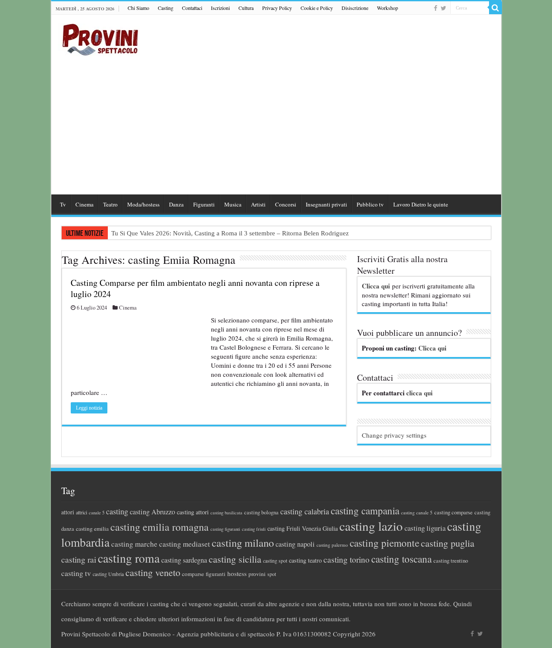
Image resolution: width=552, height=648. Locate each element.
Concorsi (285, 204)
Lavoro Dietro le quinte (420, 204)
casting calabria (304, 511)
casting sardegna (184, 560)
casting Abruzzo (152, 512)
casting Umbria (108, 574)
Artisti (258, 204)
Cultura (246, 7)
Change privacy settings (394, 435)
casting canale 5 (417, 512)
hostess (237, 573)
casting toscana (401, 558)
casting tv (76, 573)
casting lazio (371, 525)
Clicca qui (376, 286)
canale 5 (96, 513)
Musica (233, 204)
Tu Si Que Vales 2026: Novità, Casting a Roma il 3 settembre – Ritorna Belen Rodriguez (230, 233)
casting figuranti (225, 529)
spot (271, 573)
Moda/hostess (143, 204)
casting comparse (453, 512)
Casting (165, 7)
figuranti (216, 574)
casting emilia (92, 528)
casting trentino (450, 560)
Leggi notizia (89, 408)
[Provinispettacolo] (99, 36)
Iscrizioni (220, 7)
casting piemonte (384, 543)
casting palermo (332, 545)
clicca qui (419, 393)
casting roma (129, 558)
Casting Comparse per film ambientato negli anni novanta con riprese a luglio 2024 (195, 288)
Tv (63, 204)
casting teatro (305, 560)
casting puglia (447, 543)
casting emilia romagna (159, 527)
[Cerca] (495, 7)
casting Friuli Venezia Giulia (302, 528)
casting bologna (261, 512)
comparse (193, 574)
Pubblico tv (370, 204)
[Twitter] (443, 8)
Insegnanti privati (326, 204)
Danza (176, 204)
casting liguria (425, 528)
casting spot (275, 560)
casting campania (365, 510)
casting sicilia (235, 559)
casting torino (346, 559)
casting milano (243, 542)
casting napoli (295, 544)
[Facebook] (435, 8)
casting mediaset (184, 544)
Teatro (110, 204)
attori (67, 512)
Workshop (387, 7)
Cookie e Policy (317, 7)
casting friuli (254, 529)
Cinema (84, 204)
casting (117, 511)
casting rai (78, 559)
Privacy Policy (277, 7)
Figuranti (204, 204)
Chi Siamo (138, 7)
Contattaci (192, 7)
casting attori (193, 512)
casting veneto (152, 572)
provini (257, 574)
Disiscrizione (355, 7)
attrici (81, 512)
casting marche (134, 544)
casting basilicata (226, 513)
